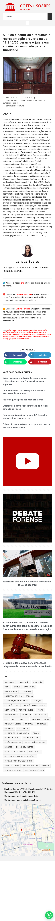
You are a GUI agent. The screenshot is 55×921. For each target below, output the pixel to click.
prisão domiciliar (31, 738)
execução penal (12, 705)
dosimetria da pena (13, 696)
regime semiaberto (24, 747)
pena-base (9, 728)
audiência (6, 332)
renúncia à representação (13, 334)
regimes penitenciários (15, 752)
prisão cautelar (12, 738)
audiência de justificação (21, 332)
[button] (27, 23)
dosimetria (26, 691)
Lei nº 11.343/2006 (20, 719)
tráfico (45, 766)
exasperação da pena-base (17, 701)
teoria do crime (12, 766)
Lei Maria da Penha (39, 332)
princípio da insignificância (17, 733)
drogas (29, 696)
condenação (23, 682)
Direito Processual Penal (32, 101)
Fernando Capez (26, 710)
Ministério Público (13, 724)
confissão (38, 682)
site (22, 283)
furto (40, 710)
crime (7, 687)
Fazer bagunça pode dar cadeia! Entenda (23, 399)
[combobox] (25, 16)
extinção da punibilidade (34, 705)
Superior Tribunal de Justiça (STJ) (20, 756)
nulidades (41, 724)
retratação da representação (20, 337)
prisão (36, 733)
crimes (17, 687)
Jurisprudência (9, 103)
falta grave (10, 710)
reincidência (34, 752)
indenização (40, 715)
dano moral (29, 687)
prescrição (22, 728)
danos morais (11, 691)
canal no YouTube (24, 294)
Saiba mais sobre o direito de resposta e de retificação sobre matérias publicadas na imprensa (25, 381)
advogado (9, 682)
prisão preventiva (13, 742)
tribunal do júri (30, 766)
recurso (8, 747)
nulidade (29, 724)
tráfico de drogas (13, 770)
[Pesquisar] (50, 16)
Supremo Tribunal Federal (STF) (19, 761)
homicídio (26, 715)
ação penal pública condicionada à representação (27, 330)
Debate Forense (23, 309)
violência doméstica (21, 339)
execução (37, 701)
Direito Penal (11, 101)
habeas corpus (11, 715)
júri (6, 719)
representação (30, 334)
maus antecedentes (40, 719)
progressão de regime (35, 742)
